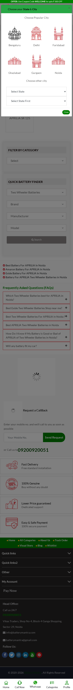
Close (66, 112)
